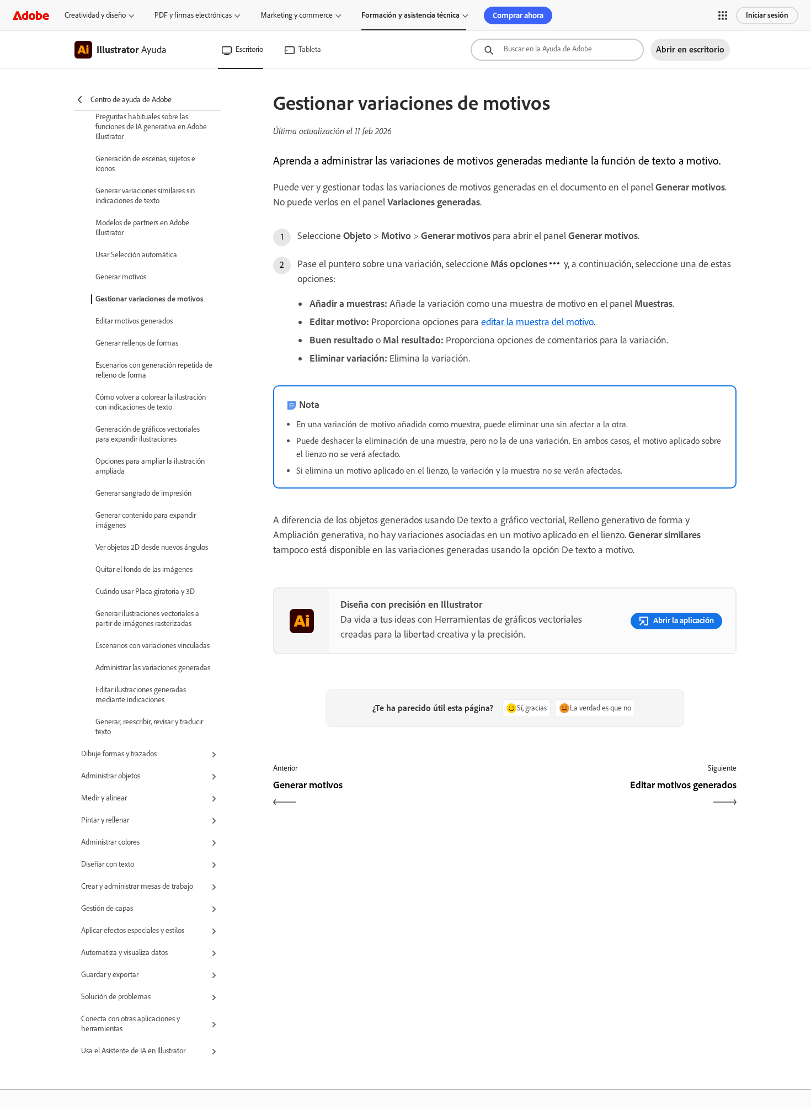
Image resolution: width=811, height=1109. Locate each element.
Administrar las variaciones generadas (152, 667)
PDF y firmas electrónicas (193, 15)
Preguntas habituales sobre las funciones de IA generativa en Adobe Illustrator (151, 126)
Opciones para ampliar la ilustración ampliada (150, 466)
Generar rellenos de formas (136, 343)
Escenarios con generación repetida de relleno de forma (153, 370)
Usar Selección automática (136, 254)
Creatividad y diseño (95, 15)
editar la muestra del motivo (537, 322)
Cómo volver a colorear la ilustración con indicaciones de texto (150, 402)
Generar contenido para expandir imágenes (145, 520)
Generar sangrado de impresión (143, 493)
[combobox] (557, 50)
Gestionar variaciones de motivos (149, 299)
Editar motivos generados (134, 321)
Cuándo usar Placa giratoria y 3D (145, 591)
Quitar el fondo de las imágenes (144, 569)
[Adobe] (31, 15)
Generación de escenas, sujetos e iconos (145, 163)
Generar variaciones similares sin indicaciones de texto (145, 195)
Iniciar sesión (767, 15)
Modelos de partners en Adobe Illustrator (142, 227)
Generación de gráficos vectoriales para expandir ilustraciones (147, 434)
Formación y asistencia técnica (410, 15)
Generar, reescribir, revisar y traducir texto (149, 726)
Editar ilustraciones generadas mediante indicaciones (140, 694)
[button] (723, 15)
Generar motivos (120, 277)
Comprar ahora (518, 15)
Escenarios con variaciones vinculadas (152, 645)
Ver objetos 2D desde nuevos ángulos (151, 547)
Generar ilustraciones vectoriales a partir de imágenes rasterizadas (147, 618)
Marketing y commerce (296, 15)
